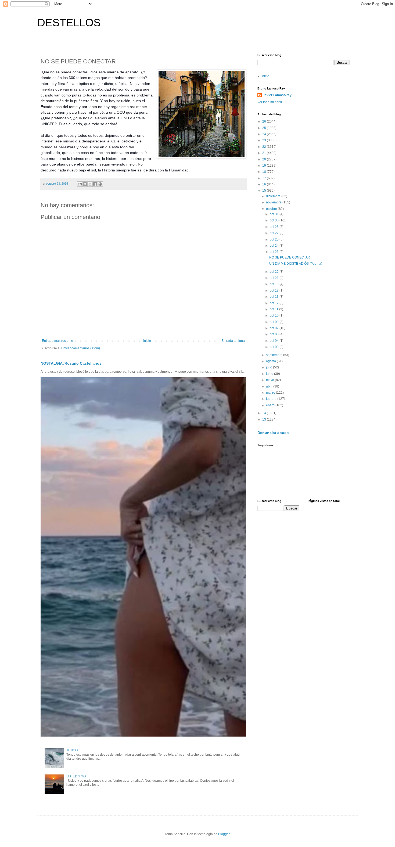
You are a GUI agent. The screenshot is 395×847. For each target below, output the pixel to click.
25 (264, 128)
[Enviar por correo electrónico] (79, 184)
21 (264, 153)
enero (270, 405)
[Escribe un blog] (85, 184)
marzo (271, 392)
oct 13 (274, 297)
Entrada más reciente (57, 341)
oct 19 (274, 284)
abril (269, 386)
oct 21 (274, 278)
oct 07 (274, 328)
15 (264, 190)
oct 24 (274, 245)
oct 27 (274, 233)
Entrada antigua (233, 341)
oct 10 (274, 315)
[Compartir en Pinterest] (100, 184)
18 (264, 172)
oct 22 (274, 272)
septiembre (274, 355)
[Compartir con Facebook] (95, 184)
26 (264, 121)
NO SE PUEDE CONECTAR (289, 257)
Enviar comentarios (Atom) (80, 348)
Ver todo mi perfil (269, 102)
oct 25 (274, 239)
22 (264, 147)
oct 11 (274, 309)
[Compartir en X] (90, 184)
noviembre (274, 202)
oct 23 (274, 252)
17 (264, 178)
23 (264, 140)
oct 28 (274, 227)
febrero (271, 399)
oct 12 (274, 303)
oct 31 (274, 214)
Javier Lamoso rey (277, 95)
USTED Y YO (76, 776)
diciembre (273, 196)
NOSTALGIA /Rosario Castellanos (71, 363)
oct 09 (274, 322)
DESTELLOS (69, 22)
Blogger (223, 834)
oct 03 (274, 347)
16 (264, 184)
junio (270, 374)
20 (264, 159)
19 (264, 165)
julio (269, 367)
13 (264, 419)
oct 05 (274, 334)
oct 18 (274, 290)
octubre (272, 209)
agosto (271, 361)
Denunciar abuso (273, 432)
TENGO (72, 750)
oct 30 (274, 220)
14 (264, 413)
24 (264, 134)
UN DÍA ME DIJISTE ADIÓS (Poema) (295, 263)
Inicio (147, 341)
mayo (270, 380)
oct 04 (274, 341)
